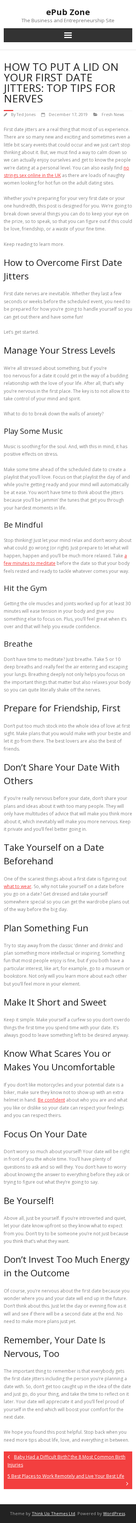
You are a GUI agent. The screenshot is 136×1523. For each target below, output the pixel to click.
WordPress (114, 1513)
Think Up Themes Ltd (53, 1513)
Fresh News (113, 114)
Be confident (51, 1100)
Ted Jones (26, 114)
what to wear (17, 886)
